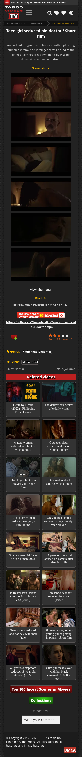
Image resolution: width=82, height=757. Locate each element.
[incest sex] (14, 13)
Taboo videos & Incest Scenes (15, 23)
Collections (41, 700)
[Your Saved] (64, 13)
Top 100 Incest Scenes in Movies (41, 689)
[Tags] (57, 13)
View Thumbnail (41, 289)
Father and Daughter (37, 23)
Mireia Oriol (30, 362)
